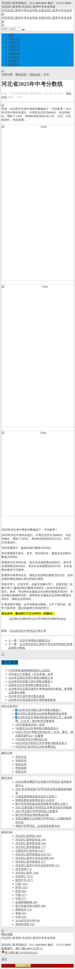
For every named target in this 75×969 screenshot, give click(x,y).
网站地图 (7, 934)
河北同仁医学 (27, 872)
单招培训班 (25, 924)
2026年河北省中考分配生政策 (26, 696)
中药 (20, 898)
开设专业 (14, 42)
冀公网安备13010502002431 (21, 952)
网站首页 (21, 74)
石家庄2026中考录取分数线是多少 (29, 685)
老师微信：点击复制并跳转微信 (28, 965)
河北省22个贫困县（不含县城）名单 (30, 674)
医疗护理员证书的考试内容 (32, 814)
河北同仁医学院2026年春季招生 (36, 746)
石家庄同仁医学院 (29, 850)
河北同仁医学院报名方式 (33, 854)
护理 (21, 887)
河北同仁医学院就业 (30, 847)
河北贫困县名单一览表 (31, 724)
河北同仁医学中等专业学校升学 (37, 865)
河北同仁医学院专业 (30, 839)
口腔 (21, 883)
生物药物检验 (26, 902)
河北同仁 (24, 876)
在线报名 (14, 60)
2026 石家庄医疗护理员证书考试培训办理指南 (43, 807)
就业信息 (14, 57)
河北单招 (23, 869)
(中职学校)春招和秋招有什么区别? (29, 670)
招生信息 (14, 46)
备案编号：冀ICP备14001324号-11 (22, 948)
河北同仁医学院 (28, 836)
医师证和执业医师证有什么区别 (34, 800)
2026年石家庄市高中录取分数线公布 (30, 677)
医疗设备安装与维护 (30, 905)
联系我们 (14, 64)
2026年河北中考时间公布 (32, 739)
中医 (20, 894)
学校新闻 (14, 53)
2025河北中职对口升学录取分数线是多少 (42, 743)
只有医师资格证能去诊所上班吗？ (36, 796)
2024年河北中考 (19, 630)
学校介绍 (14, 38)
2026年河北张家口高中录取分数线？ (30, 681)
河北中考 (34, 630)
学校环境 (14, 49)
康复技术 (23, 909)
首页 (11, 35)
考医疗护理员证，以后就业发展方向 (37, 825)
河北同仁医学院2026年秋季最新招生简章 (42, 713)
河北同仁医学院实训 (30, 843)
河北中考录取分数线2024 (35, 640)
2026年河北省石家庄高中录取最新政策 (32, 699)
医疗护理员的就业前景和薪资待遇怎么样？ (41, 803)
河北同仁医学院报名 (30, 861)
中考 (43, 630)
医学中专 (24, 880)
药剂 (20, 891)
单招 (20, 913)
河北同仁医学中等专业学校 (34, 858)
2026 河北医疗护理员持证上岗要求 (36, 811)
